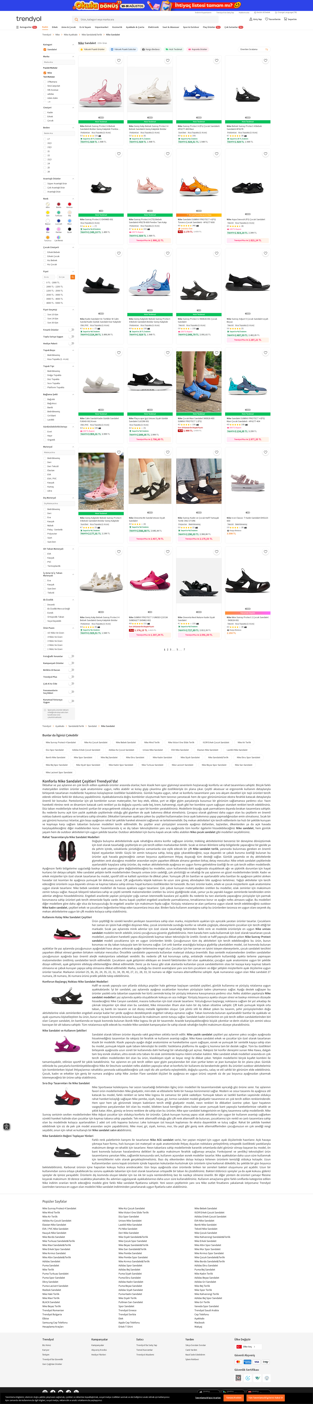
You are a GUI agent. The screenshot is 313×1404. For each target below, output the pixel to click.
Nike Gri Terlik (202, 1302)
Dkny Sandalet (50, 1281)
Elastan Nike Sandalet (207, 749)
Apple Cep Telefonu (129, 1322)
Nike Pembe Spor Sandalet (133, 1257)
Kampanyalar (97, 1345)
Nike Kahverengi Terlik (206, 1294)
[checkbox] (47, 205)
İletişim (45, 1354)
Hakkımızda (244, 12)
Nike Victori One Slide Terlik (181, 742)
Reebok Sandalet (51, 1289)
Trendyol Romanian (53, 1310)
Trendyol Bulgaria (52, 1314)
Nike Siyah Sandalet (190, 757)
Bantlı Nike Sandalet (55, 757)
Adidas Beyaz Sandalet (206, 1277)
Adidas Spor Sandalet (130, 1265)
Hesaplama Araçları (53, 1326)
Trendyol (46, 34)
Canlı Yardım (191, 1350)
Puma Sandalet (50, 1265)
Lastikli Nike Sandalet (237, 749)
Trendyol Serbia (127, 1314)
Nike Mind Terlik (152, 742)
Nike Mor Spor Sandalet (207, 1249)
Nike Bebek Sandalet (126, 742)
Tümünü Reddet (234, 1397)
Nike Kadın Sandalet (162, 757)
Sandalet (92, 726)
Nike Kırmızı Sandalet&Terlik (134, 1261)
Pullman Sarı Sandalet (131, 1302)
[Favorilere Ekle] (119, 60)
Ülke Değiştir (242, 1339)
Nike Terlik (48, 1269)
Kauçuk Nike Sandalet (54, 1232)
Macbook (199, 1322)
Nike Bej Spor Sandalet (57, 764)
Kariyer (45, 1350)
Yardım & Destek (263, 12)
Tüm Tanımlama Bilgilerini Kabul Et (265, 1397)
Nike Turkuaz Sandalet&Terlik (58, 1241)
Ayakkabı (59, 726)
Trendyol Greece (127, 1310)
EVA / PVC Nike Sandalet (55, 1228)
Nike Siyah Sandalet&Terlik (133, 1236)
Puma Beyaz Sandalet (130, 1285)
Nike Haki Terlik (50, 1294)
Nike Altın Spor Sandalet (207, 1245)
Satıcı (139, 1339)
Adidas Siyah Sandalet (131, 1289)
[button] (58, 44)
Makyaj (198, 1326)
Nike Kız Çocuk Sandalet (95, 742)
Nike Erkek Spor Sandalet (56, 1249)
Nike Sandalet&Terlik (92, 34)
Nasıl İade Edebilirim (195, 1354)
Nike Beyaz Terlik (51, 1306)
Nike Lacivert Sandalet (182, 764)
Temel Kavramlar (144, 1350)
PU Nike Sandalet (128, 1228)
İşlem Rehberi (192, 1359)
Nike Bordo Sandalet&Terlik (209, 1261)
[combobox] (254, 49)
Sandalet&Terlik (76, 726)
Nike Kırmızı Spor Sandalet (209, 1253)
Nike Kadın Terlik (203, 1273)
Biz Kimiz (46, 1345)
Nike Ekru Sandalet (135, 757)
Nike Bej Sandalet (109, 757)
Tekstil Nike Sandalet (205, 1228)
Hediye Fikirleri (98, 1354)
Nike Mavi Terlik (51, 1298)
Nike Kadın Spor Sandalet (121, 764)
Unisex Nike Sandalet (153, 749)
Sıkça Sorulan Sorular (196, 1345)
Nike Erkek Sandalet (205, 1241)
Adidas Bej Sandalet (129, 1269)
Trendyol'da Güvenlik (52, 1359)
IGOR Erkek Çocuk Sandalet (216, 742)
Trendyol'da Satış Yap (225, 12)
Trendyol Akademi (145, 1354)
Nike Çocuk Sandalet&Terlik (209, 1257)
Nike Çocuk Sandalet (205, 1232)
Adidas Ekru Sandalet (206, 1265)
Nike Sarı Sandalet (243, 764)
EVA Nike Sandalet (180, 749)
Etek (121, 1318)
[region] (156, 1398)
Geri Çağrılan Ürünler (52, 1364)
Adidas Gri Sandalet (205, 1281)
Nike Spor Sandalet (83, 757)
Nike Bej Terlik (202, 1285)
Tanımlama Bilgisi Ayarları (208, 1397)
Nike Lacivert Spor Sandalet (59, 772)
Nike (57, 34)
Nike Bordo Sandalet (53, 1236)
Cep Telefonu (201, 1314)
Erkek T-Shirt (126, 1326)
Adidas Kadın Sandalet (131, 1281)
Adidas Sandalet (51, 1261)
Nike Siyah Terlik (128, 1298)
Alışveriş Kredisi (99, 1350)
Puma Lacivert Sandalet (55, 1285)
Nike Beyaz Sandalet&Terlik (133, 1245)
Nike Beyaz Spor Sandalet (214, 764)
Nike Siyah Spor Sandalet (88, 764)
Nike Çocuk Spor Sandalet (133, 1241)
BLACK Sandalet (51, 1302)
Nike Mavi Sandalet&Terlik (56, 1245)
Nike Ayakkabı (70, 34)
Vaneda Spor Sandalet (206, 1306)
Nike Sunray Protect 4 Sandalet (61, 742)
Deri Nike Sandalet (129, 1232)
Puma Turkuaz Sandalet (55, 1273)
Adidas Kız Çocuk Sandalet (121, 749)
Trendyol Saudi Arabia (206, 1310)
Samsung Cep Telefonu (55, 1322)
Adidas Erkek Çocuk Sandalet (86, 749)
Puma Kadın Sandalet (130, 1294)
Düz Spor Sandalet (55, 749)
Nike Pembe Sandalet (130, 1253)
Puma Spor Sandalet (53, 1277)
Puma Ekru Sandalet (130, 1277)
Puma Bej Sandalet (204, 1269)
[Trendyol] (28, 19)
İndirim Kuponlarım (203, 12)
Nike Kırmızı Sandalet (54, 1253)
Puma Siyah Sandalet (130, 1273)
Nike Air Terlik (244, 742)
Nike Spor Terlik (203, 1289)
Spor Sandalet (126, 1306)
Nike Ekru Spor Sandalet (248, 757)
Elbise (45, 1318)
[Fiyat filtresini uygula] (72, 277)
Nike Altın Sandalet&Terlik (56, 1257)
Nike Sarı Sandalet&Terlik (132, 1249)
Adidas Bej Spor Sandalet (208, 1298)
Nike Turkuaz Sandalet (152, 764)
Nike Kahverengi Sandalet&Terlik (212, 1236)
